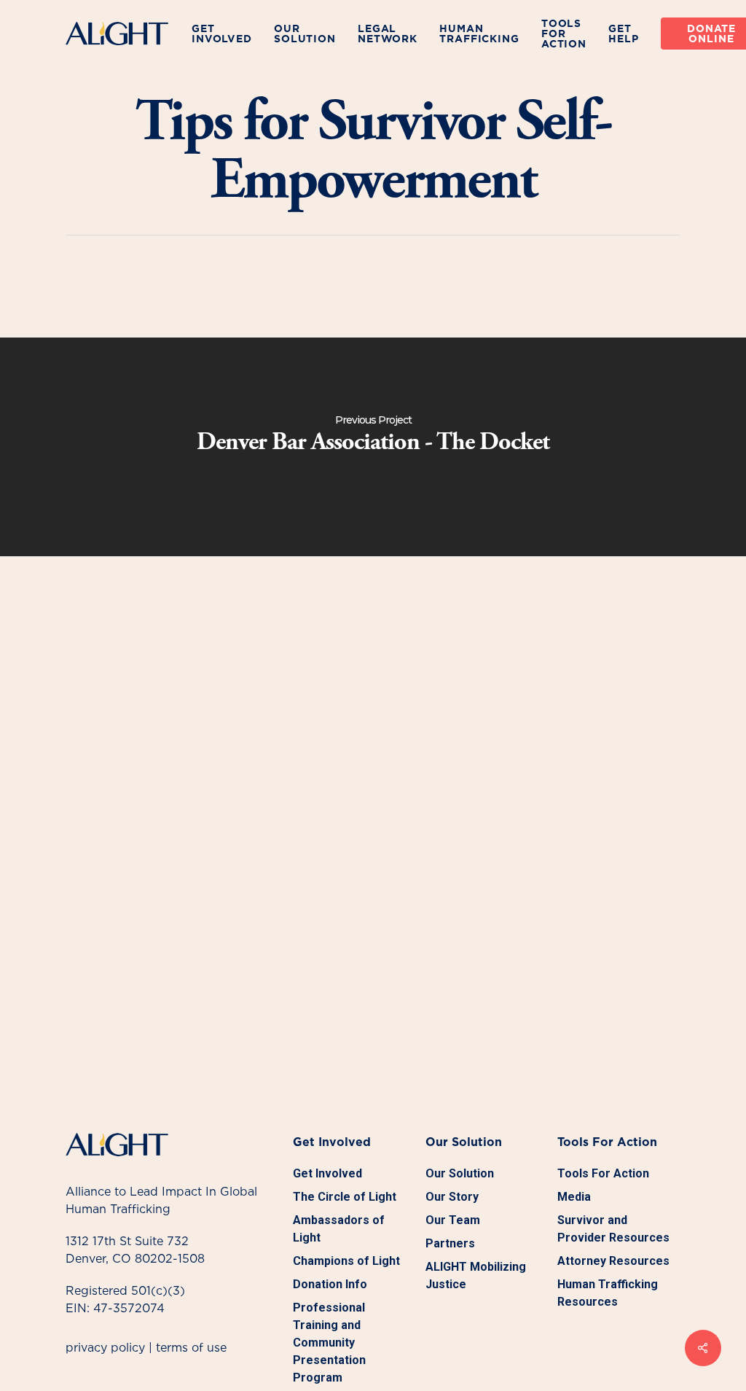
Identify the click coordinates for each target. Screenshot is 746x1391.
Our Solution (459, 1173)
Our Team (452, 1220)
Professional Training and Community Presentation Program (329, 1342)
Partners (450, 1243)
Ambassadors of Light (339, 1228)
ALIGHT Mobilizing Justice (475, 1275)
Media (574, 1197)
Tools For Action (603, 1173)
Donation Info (330, 1284)
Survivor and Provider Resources (613, 1228)
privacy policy (105, 1347)
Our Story (452, 1197)
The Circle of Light (344, 1197)
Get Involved (327, 1173)
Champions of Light (346, 1261)
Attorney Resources (613, 1261)
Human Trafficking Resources (607, 1293)
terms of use (191, 1347)
